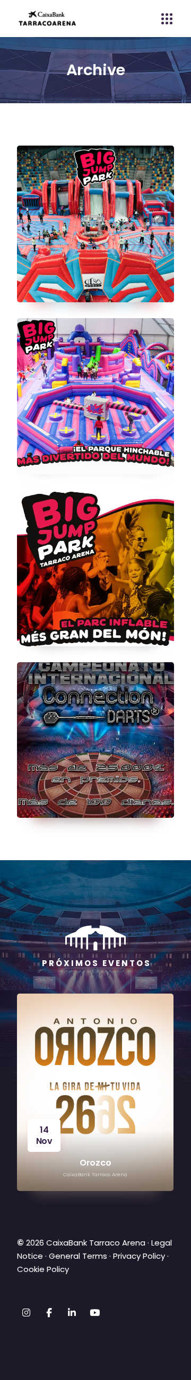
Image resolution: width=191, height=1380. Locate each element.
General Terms (78, 1255)
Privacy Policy (139, 1255)
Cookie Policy (43, 1269)
